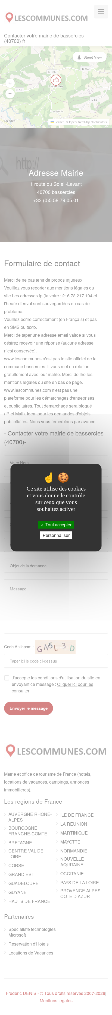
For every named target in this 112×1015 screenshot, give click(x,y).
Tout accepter (57, 524)
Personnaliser (56, 535)
